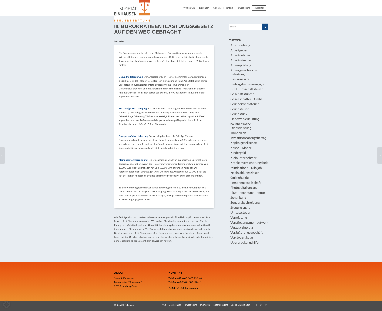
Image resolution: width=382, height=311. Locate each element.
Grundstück (238, 114)
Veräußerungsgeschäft (246, 232)
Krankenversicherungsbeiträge (249, 162)
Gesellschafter (240, 99)
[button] (6, 304)
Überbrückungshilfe (244, 242)
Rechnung (246, 192)
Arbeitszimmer (240, 60)
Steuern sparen (241, 207)
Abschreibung (240, 45)
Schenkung (238, 197)
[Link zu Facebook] (256, 305)
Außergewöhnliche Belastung (243, 72)
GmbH (258, 99)
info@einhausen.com (187, 288)
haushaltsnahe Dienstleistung (240, 126)
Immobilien (238, 133)
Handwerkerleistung (244, 119)
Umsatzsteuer (240, 212)
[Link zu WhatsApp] (265, 305)
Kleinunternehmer (243, 158)
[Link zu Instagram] (261, 305)
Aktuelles (120, 41)
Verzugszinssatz (241, 227)
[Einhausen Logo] (132, 11)
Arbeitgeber (239, 50)
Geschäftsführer (242, 94)
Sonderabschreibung (245, 202)
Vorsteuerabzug (241, 237)
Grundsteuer (239, 109)
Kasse (234, 148)
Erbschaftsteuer (251, 89)
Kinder (246, 148)
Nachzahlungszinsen (244, 172)
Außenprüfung (240, 65)
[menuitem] (189, 8)
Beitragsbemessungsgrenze (249, 84)
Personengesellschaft (245, 182)
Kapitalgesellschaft (243, 142)
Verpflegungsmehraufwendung (249, 222)
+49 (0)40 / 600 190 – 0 (189, 278)
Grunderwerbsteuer (244, 104)
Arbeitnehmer (240, 55)
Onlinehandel (239, 177)
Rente (260, 192)
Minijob (256, 168)
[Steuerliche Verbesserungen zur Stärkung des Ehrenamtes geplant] (2, 155)
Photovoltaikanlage (244, 187)
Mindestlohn (239, 168)
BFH (233, 89)
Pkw (233, 192)
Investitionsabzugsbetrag (248, 138)
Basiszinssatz (239, 79)
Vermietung (238, 217)
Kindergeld (238, 152)
